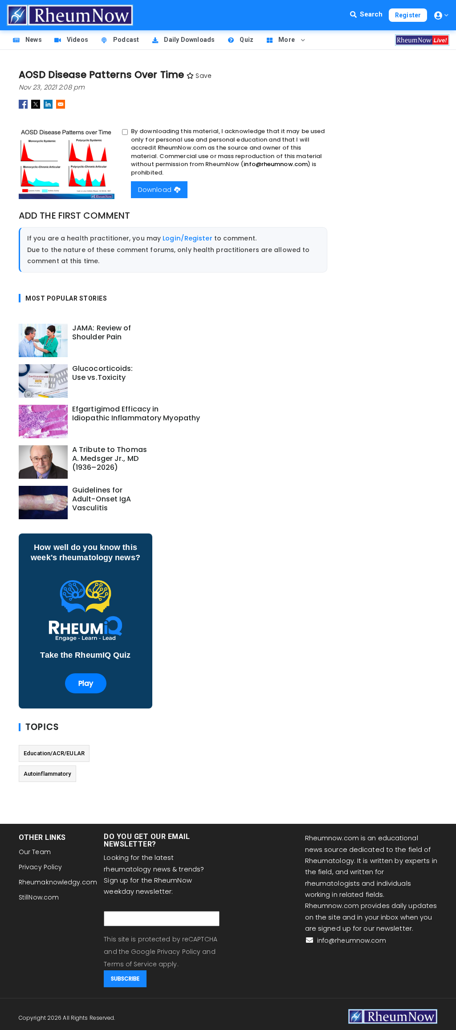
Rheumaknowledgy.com (58, 882)
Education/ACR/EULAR (54, 753)
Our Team (35, 851)
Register (408, 15)
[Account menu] (441, 15)
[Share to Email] (60, 104)
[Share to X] (35, 104)
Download (155, 189)
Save (203, 75)
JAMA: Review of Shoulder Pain (101, 333)
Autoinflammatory (47, 773)
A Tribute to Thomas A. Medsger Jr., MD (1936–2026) (109, 458)
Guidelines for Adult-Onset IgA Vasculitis (101, 499)
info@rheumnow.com (276, 164)
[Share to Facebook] (23, 104)
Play (85, 683)
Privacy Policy (40, 867)
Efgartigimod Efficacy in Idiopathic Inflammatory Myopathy (136, 414)
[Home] (70, 15)
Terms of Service (130, 964)
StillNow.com (39, 897)
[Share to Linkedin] (48, 104)
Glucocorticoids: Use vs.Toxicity (102, 373)
